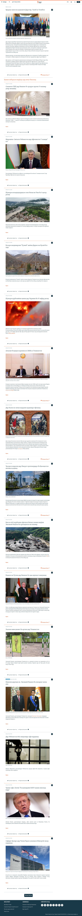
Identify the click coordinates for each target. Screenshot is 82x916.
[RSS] (59, 905)
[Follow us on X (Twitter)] (53, 905)
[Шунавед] (75, 2)
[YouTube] (71, 2)
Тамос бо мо (6, 911)
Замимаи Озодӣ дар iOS (28, 906)
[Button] (12, 75)
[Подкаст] (62, 905)
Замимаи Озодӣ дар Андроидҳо (29, 904)
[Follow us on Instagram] (51, 905)
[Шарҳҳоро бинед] (44, 75)
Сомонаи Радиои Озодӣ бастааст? (11, 906)
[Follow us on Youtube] (48, 905)
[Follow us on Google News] (42, 905)
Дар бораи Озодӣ (7, 904)
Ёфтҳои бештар (28, 895)
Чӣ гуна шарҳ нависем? (9, 909)
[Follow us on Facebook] (45, 905)
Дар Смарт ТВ (25, 909)
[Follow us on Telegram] (56, 905)
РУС (68, 2)
